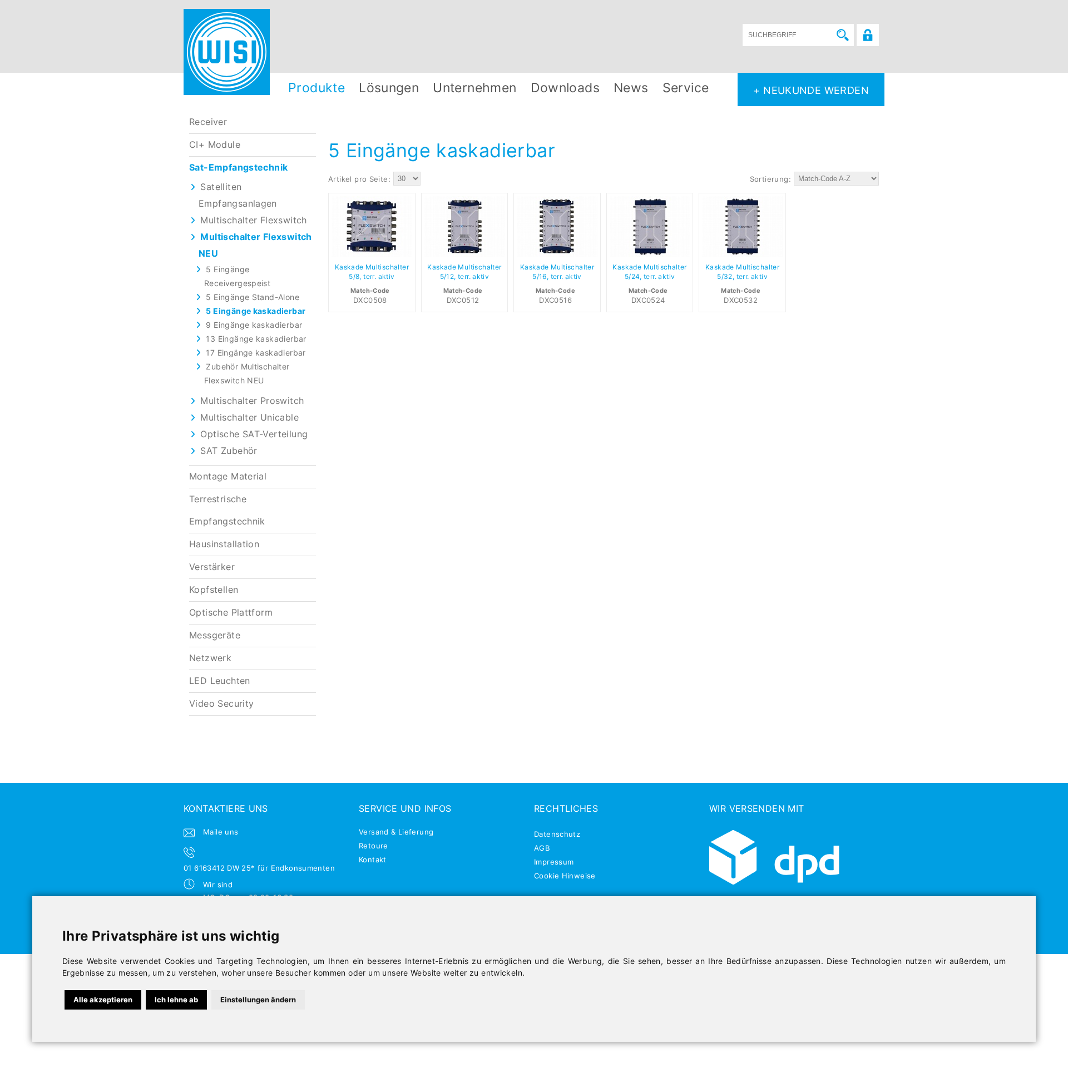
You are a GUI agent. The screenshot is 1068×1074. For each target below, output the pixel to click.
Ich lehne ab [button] (176, 999)
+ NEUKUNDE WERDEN (811, 90)
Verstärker (212, 567)
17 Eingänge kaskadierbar (255, 352)
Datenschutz (557, 834)
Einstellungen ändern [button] (258, 999)
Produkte (316, 87)
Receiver (208, 122)
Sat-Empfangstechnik (238, 167)
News (631, 87)
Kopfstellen (213, 590)
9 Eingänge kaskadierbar (254, 324)
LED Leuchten (219, 681)
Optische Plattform (231, 612)
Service (685, 87)
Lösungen (389, 87)
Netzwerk (210, 658)
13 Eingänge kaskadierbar (256, 338)
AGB (542, 847)
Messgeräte (214, 635)
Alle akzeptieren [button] (102, 999)
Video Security (221, 703)
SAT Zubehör (228, 451)
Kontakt (373, 859)
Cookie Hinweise (565, 875)
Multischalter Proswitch (252, 401)
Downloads (565, 87)
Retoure (373, 845)
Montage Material (227, 476)
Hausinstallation (224, 544)
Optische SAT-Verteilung (254, 434)
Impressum (554, 861)
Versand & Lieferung (396, 831)
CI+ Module (214, 144)
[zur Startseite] (227, 52)
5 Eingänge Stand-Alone (252, 297)
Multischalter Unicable (249, 417)
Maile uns (221, 831)
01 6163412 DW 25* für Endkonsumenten (259, 867)
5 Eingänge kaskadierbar (255, 311)
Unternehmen (474, 87)
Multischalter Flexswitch (253, 220)
